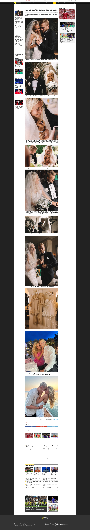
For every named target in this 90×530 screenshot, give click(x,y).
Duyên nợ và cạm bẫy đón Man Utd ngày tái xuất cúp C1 (50, 446)
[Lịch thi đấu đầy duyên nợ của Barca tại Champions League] (46, 435)
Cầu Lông (65, 2)
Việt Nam (39, 2)
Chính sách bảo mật (54, 525)
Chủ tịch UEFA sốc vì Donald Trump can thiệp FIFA (45, 473)
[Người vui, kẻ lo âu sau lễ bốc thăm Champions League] (19, 62)
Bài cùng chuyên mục (37, 430)
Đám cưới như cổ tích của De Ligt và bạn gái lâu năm (41, 10)
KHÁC (69, 2)
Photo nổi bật (28, 495)
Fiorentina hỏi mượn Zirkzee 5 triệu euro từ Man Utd (19, 54)
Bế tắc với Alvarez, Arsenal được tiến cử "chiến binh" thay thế (18, 36)
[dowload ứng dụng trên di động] (67, 0)
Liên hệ (47, 525)
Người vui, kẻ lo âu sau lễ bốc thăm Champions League (19, 66)
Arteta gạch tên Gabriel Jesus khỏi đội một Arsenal (19, 18)
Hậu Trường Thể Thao (23, 7)
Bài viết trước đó (29, 465)
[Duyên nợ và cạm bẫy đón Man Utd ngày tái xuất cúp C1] (19, 81)
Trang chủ (16, 7)
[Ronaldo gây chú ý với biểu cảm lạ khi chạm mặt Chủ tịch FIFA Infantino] (54, 469)
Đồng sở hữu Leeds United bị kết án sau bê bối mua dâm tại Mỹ (37, 474)
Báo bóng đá (23, 0)
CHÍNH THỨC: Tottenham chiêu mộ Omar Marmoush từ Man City (18, 45)
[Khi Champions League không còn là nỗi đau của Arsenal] (19, 102)
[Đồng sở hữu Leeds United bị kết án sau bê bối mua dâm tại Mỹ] (37, 469)
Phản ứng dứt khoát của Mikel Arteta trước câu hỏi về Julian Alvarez (19, 31)
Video (62, 2)
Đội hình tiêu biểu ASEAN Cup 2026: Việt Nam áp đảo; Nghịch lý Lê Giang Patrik (37, 441)
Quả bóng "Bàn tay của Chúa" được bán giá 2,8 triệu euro (33, 485)
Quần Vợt (43, 2)
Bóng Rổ (47, 2)
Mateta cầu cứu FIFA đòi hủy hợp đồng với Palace (50, 488)
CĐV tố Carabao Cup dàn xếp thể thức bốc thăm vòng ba (29, 473)
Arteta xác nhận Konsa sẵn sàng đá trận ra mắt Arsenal (33, 450)
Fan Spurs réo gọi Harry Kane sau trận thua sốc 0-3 (50, 485)
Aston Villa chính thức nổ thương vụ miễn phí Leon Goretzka (19, 50)
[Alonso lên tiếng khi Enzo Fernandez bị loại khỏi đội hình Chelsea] (63, 24)
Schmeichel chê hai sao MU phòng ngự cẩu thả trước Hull (50, 491)
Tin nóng (17, 10)
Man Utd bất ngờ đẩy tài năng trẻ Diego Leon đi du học (19, 22)
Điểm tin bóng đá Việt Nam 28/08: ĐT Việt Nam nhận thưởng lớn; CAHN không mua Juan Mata (33, 457)
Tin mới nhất (62, 8)
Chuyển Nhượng (34, 2)
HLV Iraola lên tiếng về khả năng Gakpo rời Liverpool (47, 0)
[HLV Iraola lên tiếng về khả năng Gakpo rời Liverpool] (29, 435)
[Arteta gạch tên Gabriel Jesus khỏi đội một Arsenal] (19, 13)
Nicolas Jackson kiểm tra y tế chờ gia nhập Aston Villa (19, 40)
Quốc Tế (29, 2)
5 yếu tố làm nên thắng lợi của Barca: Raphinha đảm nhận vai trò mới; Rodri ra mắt (33, 446)
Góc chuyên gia (16, 0)
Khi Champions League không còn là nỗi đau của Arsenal (50, 449)
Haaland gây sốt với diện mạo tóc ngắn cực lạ (50, 482)
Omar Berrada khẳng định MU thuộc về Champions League (50, 452)
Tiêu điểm (17, 58)
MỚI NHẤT (26, 2)
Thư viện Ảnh (58, 2)
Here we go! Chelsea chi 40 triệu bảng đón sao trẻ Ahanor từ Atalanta (19, 26)
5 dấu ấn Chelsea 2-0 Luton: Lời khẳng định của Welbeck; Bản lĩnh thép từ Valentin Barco (33, 453)
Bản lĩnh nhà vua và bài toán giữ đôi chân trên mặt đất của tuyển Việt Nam (54, 440)
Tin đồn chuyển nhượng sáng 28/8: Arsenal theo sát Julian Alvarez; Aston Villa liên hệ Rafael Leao (19, 97)
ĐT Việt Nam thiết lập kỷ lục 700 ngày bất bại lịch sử (50, 455)
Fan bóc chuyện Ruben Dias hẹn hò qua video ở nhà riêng (33, 479)
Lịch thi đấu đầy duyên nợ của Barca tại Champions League (45, 440)
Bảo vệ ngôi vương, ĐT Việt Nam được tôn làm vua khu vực (33, 462)
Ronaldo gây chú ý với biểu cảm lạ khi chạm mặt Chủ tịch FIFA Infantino (54, 474)
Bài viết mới (28, 430)
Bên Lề (54, 2)
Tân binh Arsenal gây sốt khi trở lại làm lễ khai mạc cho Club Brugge (33, 490)
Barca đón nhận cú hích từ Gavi (31, 487)
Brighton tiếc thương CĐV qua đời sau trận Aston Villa (50, 479)
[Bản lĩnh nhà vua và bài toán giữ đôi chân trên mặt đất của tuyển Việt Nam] (54, 435)
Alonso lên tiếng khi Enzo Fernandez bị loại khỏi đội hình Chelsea (63, 29)
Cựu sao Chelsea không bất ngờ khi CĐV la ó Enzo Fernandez (33, 482)
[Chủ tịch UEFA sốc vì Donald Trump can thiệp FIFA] (46, 469)
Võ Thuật (51, 2)
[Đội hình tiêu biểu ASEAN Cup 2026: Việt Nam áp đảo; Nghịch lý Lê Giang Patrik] (37, 435)
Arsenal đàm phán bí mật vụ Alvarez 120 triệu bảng (50, 459)
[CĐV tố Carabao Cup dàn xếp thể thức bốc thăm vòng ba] (29, 469)
